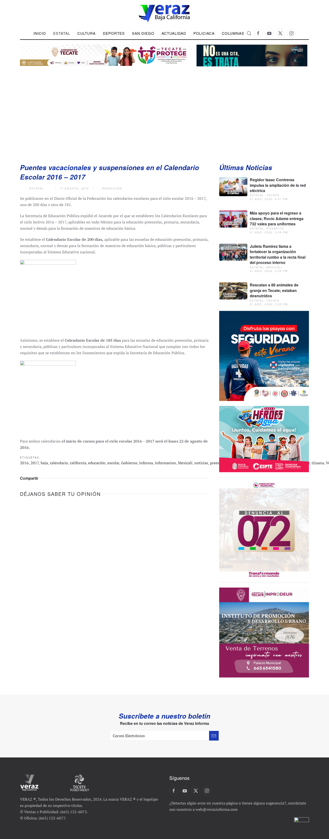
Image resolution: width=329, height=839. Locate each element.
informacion (165, 462)
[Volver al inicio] (164, 13)
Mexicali (185, 462)
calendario (59, 462)
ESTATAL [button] (61, 33)
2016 (24, 462)
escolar (113, 462)
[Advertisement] (164, 110)
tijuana (318, 462)
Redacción (112, 188)
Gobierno (129, 462)
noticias (201, 462)
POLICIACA (204, 33)
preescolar (218, 462)
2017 (35, 462)
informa (146, 462)
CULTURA (86, 33)
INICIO (39, 33)
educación (96, 462)
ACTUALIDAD (174, 33)
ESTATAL (36, 188)
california (78, 462)
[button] (249, 33)
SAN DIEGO (143, 33)
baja (44, 462)
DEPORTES (114, 33)
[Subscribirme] (214, 736)
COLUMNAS (233, 33)
